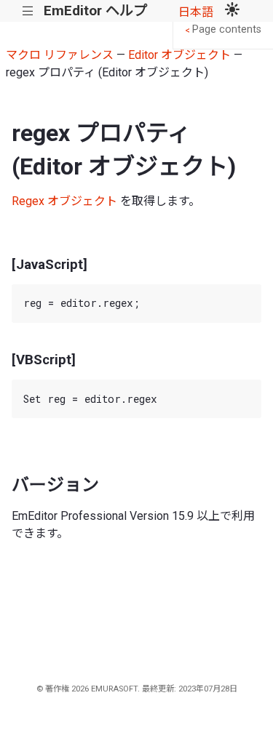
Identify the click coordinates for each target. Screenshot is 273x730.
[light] (232, 11)
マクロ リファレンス (60, 55)
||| (28, 11)
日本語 (195, 12)
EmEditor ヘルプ (95, 10)
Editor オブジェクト (179, 55)
